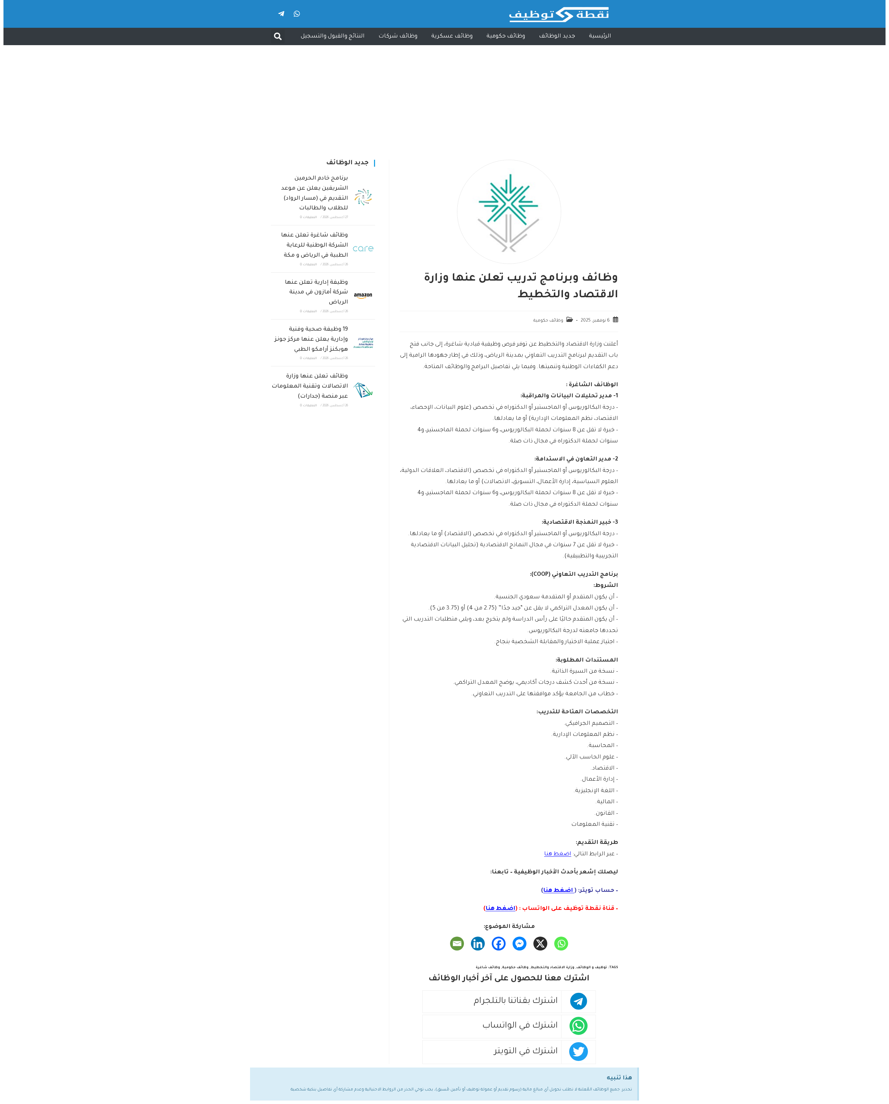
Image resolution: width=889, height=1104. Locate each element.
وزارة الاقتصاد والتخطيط (552, 968)
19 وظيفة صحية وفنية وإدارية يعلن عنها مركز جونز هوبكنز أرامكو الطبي (311, 339)
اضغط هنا (557, 854)
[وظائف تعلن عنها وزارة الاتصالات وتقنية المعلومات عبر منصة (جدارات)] (363, 390)
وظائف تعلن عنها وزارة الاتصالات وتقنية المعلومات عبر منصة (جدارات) (310, 386)
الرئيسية (600, 36)
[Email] (457, 944)
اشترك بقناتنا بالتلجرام (516, 1001)
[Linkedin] (478, 944)
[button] (278, 36)
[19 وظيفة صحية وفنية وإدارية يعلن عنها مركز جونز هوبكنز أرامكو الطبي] (363, 343)
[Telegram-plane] (281, 14)
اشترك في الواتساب (520, 1026)
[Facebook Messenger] (519, 944)
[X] (540, 944)
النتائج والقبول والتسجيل (333, 36)
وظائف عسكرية (452, 36)
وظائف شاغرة (488, 968)
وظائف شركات (398, 36)
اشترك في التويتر (526, 1052)
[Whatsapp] (297, 14)
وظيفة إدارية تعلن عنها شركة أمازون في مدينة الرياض (316, 293)
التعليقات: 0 (308, 217)
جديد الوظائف (557, 36)
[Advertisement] (444, 97)
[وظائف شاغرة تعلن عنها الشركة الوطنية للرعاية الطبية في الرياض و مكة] (363, 248)
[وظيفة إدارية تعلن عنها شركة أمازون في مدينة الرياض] (363, 296)
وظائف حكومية (506, 36)
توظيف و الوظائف (591, 968)
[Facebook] (499, 944)
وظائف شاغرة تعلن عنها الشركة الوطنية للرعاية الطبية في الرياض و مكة (314, 245)
